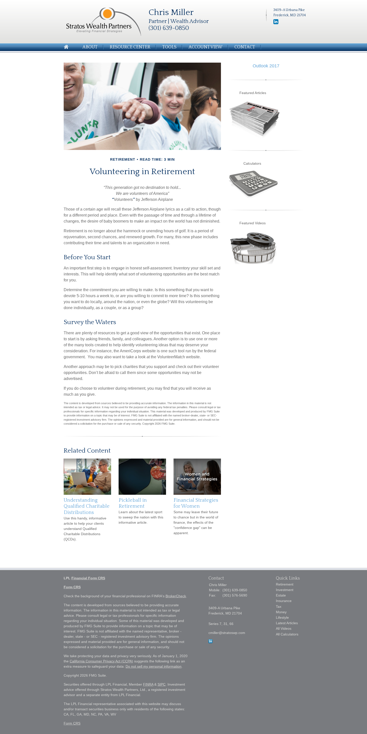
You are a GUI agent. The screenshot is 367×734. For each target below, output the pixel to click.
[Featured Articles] (254, 137)
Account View (205, 47)
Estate (281, 595)
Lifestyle (282, 617)
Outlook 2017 (266, 65)
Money (281, 612)
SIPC (162, 684)
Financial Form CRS (88, 578)
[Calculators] (253, 197)
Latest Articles (287, 623)
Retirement (284, 584)
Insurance (284, 601)
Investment (284, 590)
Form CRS (72, 587)
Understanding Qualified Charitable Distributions (87, 506)
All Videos (283, 628)
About (90, 47)
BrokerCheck (176, 596)
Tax (278, 607)
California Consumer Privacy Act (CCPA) (101, 661)
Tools (169, 47)
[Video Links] (253, 263)
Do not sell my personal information (154, 666)
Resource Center (130, 47)
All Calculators (287, 634)
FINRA (148, 684)
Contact (244, 47)
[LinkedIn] (210, 642)
